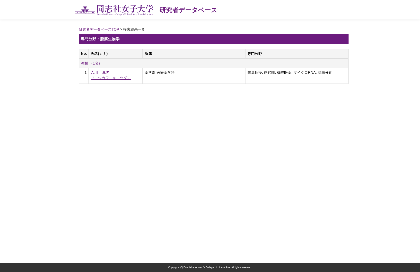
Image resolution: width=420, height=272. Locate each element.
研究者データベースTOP (99, 29)
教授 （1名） (91, 63)
